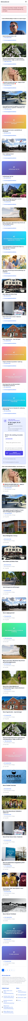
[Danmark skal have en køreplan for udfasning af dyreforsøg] (14, 404)
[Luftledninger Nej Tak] (14, 171)
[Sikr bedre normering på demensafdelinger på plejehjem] (14, 266)
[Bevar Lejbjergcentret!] (14, 149)
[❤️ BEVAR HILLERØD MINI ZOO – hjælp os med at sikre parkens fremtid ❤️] (14, 78)
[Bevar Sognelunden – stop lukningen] (14, 334)
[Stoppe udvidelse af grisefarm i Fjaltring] (14, 356)
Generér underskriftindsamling (14, 453)
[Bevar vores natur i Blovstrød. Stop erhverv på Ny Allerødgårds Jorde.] (14, 218)
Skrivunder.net (5, 1)
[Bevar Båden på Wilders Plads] (14, 289)
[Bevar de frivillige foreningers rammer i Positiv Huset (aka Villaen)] (14, 195)
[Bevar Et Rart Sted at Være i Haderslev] (14, 311)
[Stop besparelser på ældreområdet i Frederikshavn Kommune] (14, 380)
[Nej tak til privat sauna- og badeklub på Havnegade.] (14, 126)
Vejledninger (5, 988)
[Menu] (26, 2)
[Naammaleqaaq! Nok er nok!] (14, 31)
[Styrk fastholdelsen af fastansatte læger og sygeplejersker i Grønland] (14, 242)
